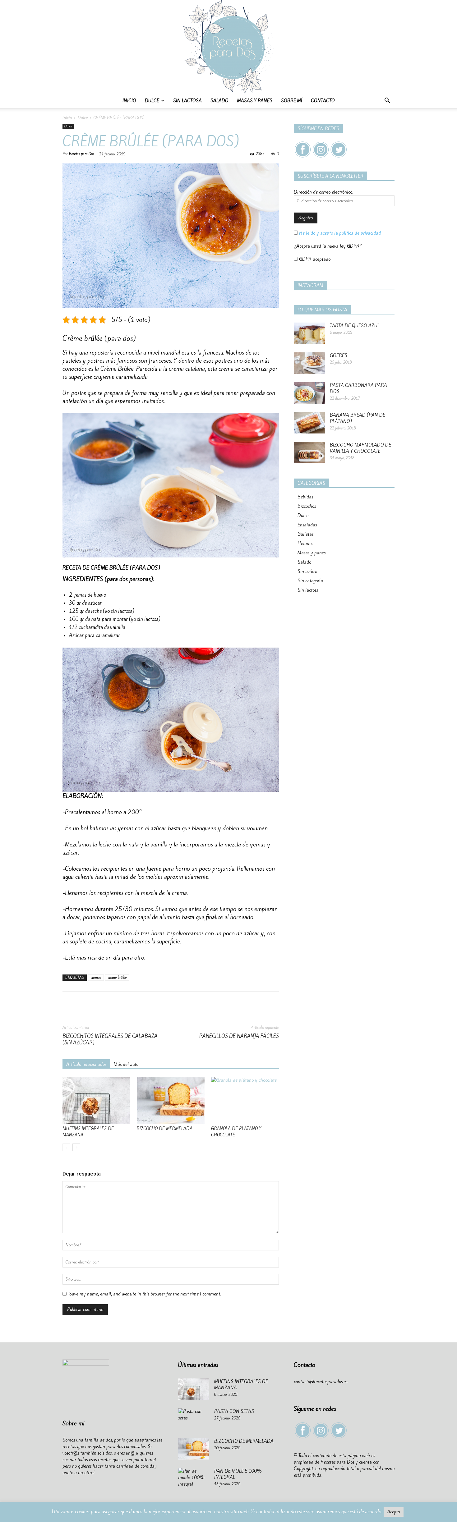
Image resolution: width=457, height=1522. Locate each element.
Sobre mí (291, 101)
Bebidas (305, 497)
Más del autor (127, 1064)
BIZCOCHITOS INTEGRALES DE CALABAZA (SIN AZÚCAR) (110, 1039)
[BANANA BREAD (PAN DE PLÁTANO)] (309, 422)
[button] (387, 101)
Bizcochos (307, 506)
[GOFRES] (309, 363)
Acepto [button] (393, 1512)
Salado (219, 101)
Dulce (152, 101)
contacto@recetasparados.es (320, 1381)
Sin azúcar (308, 571)
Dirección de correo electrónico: (323, 192)
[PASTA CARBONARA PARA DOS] (309, 393)
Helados (305, 543)
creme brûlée (117, 977)
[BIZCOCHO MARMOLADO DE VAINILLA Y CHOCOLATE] (309, 452)
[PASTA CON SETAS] (193, 1419)
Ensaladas (307, 525)
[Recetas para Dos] (228, 46)
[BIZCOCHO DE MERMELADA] (171, 1100)
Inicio (129, 101)
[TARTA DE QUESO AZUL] (309, 333)
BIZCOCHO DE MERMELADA (164, 1129)
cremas (96, 977)
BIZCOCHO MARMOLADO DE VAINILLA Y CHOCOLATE (360, 448)
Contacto (323, 101)
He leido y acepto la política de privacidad (339, 233)
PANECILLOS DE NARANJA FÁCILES (239, 1036)
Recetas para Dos (81, 153)
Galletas (305, 534)
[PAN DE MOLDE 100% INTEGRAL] (193, 1479)
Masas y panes (254, 101)
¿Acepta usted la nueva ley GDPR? (328, 246)
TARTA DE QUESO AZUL (355, 326)
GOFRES (338, 355)
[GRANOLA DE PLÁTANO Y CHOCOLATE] (245, 1100)
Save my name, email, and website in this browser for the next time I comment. (145, 1294)
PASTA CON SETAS (234, 1411)
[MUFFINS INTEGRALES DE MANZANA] (96, 1100)
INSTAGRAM (310, 285)
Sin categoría (310, 581)
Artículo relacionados (86, 1064)
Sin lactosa (187, 101)
